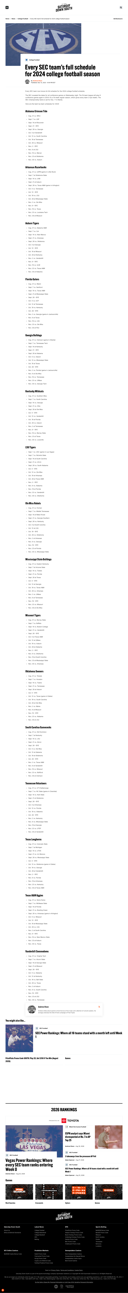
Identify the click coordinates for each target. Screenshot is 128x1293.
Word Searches (10, 1203)
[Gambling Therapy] (69, 1286)
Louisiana (98, 1246)
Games (67, 1058)
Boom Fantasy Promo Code (73, 1235)
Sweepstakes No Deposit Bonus (75, 1256)
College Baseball (40, 1235)
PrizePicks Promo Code (72, 1230)
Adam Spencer (69, 1160)
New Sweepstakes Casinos (73, 1254)
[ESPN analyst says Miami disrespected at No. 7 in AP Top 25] (108, 1137)
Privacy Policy (55, 1270)
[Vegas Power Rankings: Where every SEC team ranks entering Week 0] (34, 1141)
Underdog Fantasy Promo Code (75, 1237)
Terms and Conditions (67, 1270)
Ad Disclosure (117, 18)
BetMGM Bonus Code (102, 1230)
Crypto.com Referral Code (43, 1260)
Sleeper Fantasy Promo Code (74, 1232)
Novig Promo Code (40, 1258)
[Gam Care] (61, 1286)
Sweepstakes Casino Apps (73, 1258)
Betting (37, 1239)
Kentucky (98, 1244)
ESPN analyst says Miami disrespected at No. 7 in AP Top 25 (77, 1137)
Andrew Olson (37, 80)
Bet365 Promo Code (102, 1232)
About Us (7, 1230)
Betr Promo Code (70, 1241)
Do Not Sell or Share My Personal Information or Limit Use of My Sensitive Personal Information (64, 1282)
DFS (36, 1237)
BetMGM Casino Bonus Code (13, 1254)
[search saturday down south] (120, 7)
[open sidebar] (7, 7)
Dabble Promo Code (71, 1239)
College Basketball (40, 1232)
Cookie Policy (78, 1270)
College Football (39, 1230)
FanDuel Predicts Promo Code (44, 1263)
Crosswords (39, 1203)
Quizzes (97, 1203)
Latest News (39, 1227)
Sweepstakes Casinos (73, 1250)
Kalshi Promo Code (40, 1254)
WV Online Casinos (11, 1250)
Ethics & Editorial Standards (12, 1232)
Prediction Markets (42, 1250)
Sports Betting (101, 1227)
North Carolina (100, 1237)
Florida (98, 1239)
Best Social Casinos (71, 1260)
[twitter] (99, 1007)
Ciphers (67, 1203)
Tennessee (99, 1241)
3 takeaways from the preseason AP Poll (80, 1156)
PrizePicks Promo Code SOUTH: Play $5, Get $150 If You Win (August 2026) (32, 1060)
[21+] (56, 1286)
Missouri (98, 1235)
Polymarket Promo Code (42, 1256)
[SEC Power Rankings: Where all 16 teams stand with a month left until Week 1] (19, 1038)
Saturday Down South (12, 1227)
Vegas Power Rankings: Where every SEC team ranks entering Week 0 (29, 1165)
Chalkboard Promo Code (72, 1244)
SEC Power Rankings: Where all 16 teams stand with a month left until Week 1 (78, 1035)
